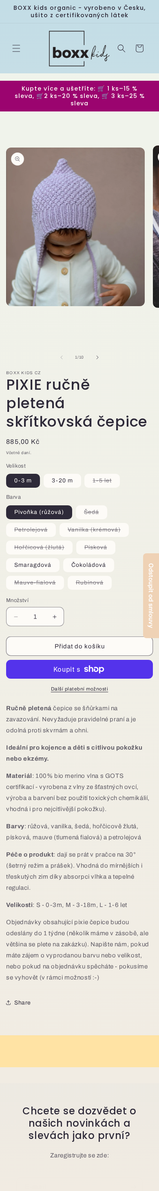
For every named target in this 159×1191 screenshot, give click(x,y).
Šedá (95, 514)
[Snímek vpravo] (97, 357)
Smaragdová (32, 565)
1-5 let (106, 482)
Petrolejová (35, 531)
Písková (99, 549)
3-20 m (62, 480)
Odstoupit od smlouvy (151, 595)
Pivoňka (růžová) (39, 512)
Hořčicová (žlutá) (43, 549)
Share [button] (22, 1003)
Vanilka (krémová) (98, 531)
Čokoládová (88, 565)
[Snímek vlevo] (62, 357)
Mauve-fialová (39, 584)
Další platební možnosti (79, 689)
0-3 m (23, 480)
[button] (16, 48)
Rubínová (94, 584)
